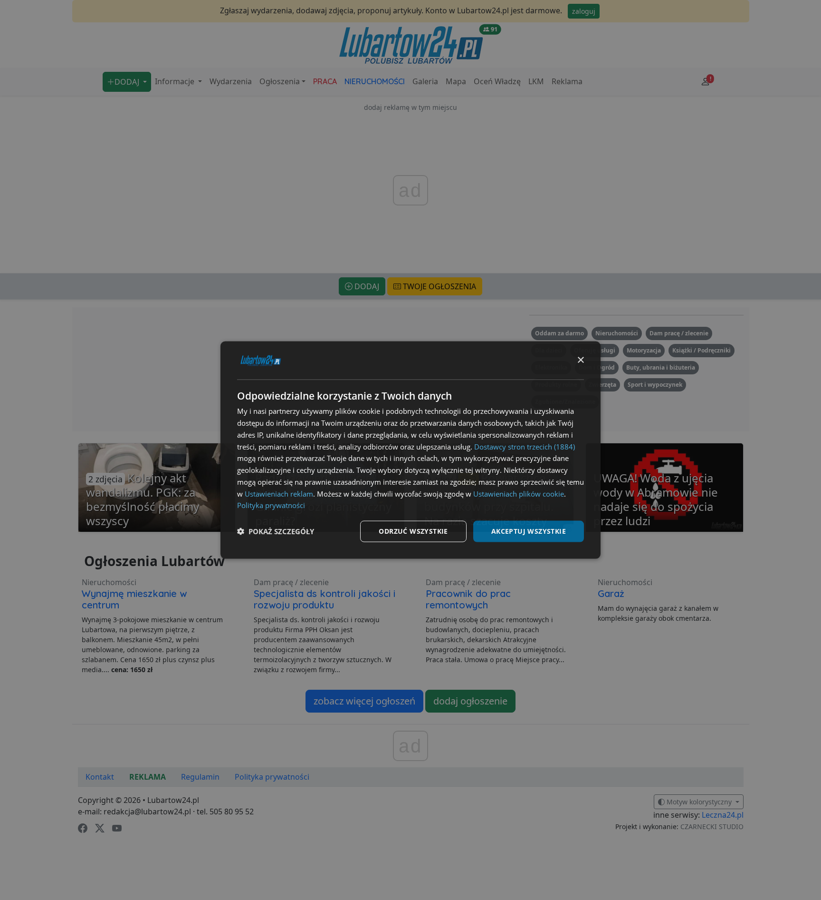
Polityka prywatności (271, 505)
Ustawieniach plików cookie (518, 493)
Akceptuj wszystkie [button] (528, 531)
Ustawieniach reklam (279, 493)
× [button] (580, 359)
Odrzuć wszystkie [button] (413, 531)
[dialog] (410, 450)
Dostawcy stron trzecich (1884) (524, 446)
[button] (275, 531)
